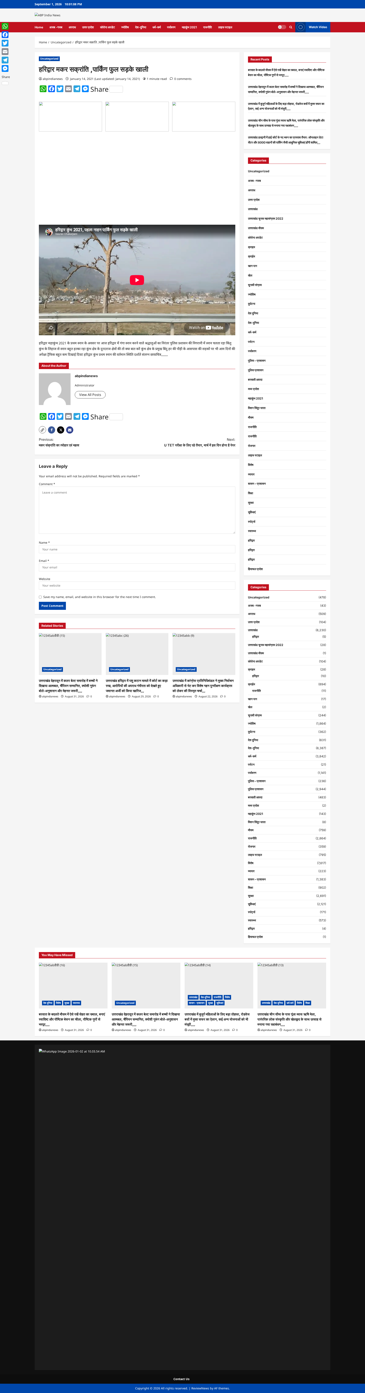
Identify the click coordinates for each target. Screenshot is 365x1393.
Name (44, 543)
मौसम (250, 417)
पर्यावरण (171, 27)
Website (44, 579)
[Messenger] (6, 68)
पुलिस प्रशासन (255, 370)
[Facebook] (6, 34)
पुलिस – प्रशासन (257, 360)
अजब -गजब (55, 27)
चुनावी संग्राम (255, 285)
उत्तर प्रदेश (88, 27)
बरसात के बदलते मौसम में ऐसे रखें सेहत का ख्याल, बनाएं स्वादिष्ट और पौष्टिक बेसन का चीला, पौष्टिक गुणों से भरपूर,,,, (72, 1019)
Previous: (59, 442)
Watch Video (318, 27)
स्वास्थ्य (252, 531)
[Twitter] (6, 43)
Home (39, 27)
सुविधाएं (252, 512)
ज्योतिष (125, 27)
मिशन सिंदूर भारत (257, 408)
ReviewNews (200, 1388)
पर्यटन (251, 341)
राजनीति (207, 27)
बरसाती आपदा (255, 379)
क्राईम (251, 256)
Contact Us (181, 1379)
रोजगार (251, 445)
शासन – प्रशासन (257, 483)
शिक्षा (250, 493)
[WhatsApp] (6, 26)
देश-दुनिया (140, 27)
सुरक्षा (251, 502)
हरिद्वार (251, 540)
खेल (250, 275)
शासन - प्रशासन (196, 1003)
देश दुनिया (253, 313)
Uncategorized (49, 58)
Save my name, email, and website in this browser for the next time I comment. (99, 597)
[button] (290, 27)
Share (99, 89)
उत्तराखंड (253, 209)
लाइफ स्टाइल (225, 27)
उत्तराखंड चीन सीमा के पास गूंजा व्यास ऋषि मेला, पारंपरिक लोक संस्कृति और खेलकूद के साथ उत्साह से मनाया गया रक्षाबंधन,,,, (289, 1019)
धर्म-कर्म (157, 27)
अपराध (72, 27)
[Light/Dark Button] (282, 27)
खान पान (252, 266)
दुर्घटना (251, 303)
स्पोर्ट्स (251, 521)
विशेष (250, 465)
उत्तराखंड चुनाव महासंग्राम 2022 (265, 218)
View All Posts (90, 394)
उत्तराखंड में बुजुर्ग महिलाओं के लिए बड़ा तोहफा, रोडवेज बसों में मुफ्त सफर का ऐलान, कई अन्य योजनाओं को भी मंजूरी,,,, (217, 1019)
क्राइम (251, 247)
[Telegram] (6, 60)
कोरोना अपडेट (107, 27)
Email (44, 561)
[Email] (6, 51)
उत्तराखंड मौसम (256, 228)
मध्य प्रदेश (253, 389)
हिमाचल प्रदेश (255, 569)
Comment (47, 484)
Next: (199, 442)
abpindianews (53, 79)
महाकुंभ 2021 (189, 27)
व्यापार (251, 474)
